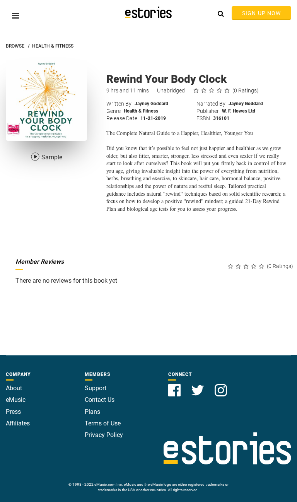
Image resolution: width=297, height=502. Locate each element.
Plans (92, 411)
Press (13, 411)
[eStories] (148, 12)
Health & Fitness (141, 111)
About (14, 388)
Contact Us (99, 399)
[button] (15, 16)
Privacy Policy (104, 435)
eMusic (16, 399)
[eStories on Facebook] (175, 385)
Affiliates (18, 423)
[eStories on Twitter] (198, 385)
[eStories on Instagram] (221, 385)
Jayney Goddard (151, 103)
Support (95, 388)
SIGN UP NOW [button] (261, 13)
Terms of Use (103, 423)
